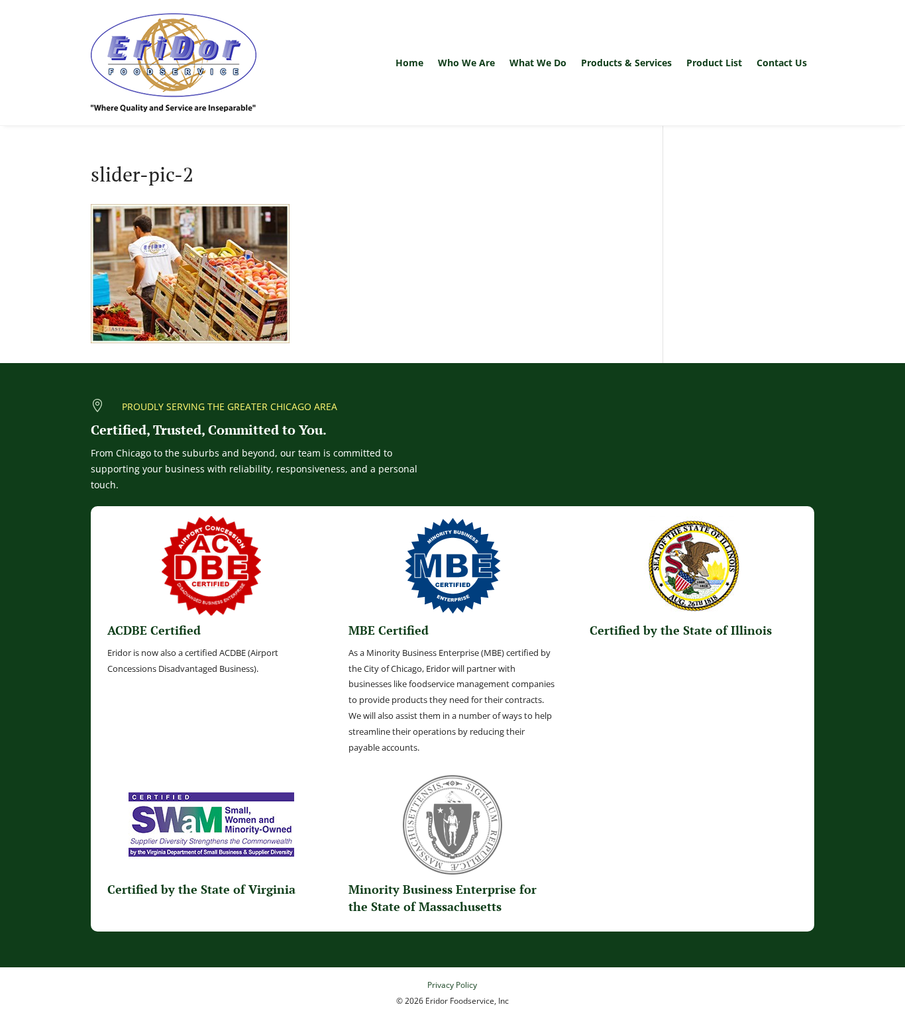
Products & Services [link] (626, 62)
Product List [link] (714, 62)
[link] (173, 62)
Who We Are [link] (466, 62)
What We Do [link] (537, 62)
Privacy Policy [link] (452, 985)
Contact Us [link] (782, 62)
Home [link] (409, 62)
